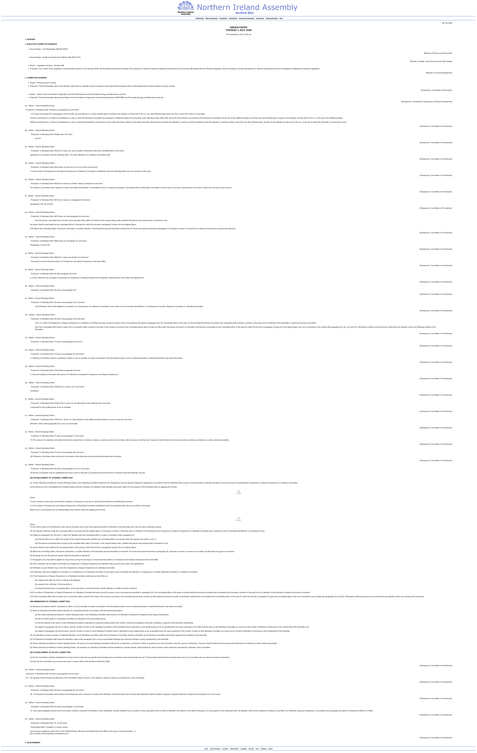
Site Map (251, 748)
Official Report (234, 748)
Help (280, 18)
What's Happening (212, 18)
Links (257, 748)
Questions (225, 748)
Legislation (243, 748)
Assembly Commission (246, 18)
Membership (200, 18)
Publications (233, 18)
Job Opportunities (272, 18)
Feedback (263, 748)
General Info (260, 18)
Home (206, 748)
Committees (223, 18)
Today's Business (215, 748)
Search (270, 748)
